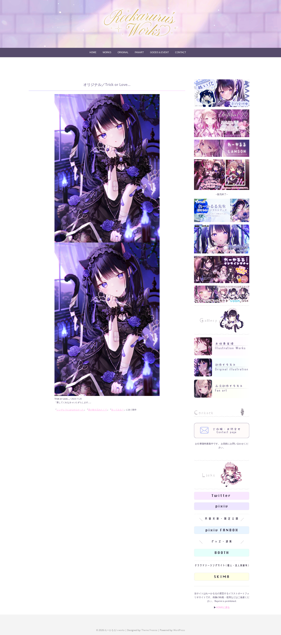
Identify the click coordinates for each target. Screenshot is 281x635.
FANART (139, 52)
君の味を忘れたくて (97, 409)
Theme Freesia (149, 630)
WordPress (179, 630)
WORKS (107, 52)
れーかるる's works (115, 630)
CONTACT (180, 52)
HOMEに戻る (223, 607)
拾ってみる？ (117, 409)
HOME (92, 52)
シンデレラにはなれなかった (70, 409)
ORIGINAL (123, 52)
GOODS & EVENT (159, 52)
